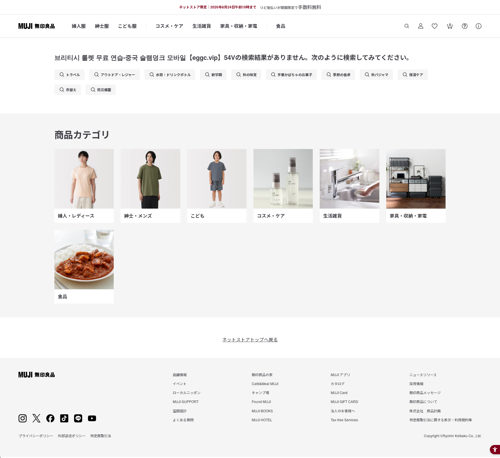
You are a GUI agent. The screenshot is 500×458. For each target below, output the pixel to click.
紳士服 (102, 26)
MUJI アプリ (340, 374)
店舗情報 (180, 374)
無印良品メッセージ (425, 392)
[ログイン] (420, 26)
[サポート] (478, 26)
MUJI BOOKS (262, 410)
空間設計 (180, 410)
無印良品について (423, 401)
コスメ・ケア (169, 26)
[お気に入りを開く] (435, 26)
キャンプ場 (260, 392)
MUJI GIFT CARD (344, 401)
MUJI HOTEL (262, 419)
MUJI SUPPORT (185, 401)
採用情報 (416, 383)
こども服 (127, 26)
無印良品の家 (262, 374)
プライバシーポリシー (36, 435)
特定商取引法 (100, 435)
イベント (180, 383)
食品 (280, 26)
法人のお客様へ (343, 410)
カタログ (338, 383)
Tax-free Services (344, 419)
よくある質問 (183, 419)
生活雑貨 (201, 26)
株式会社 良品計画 (425, 410)
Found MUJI (261, 401)
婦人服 (79, 26)
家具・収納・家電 (238, 26)
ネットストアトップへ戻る (250, 339)
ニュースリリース (423, 374)
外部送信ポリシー (72, 435)
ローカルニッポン (187, 392)
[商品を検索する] (407, 26)
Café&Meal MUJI (265, 383)
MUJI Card (339, 392)
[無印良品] (37, 375)
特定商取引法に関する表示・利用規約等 (440, 419)
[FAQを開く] (465, 26)
